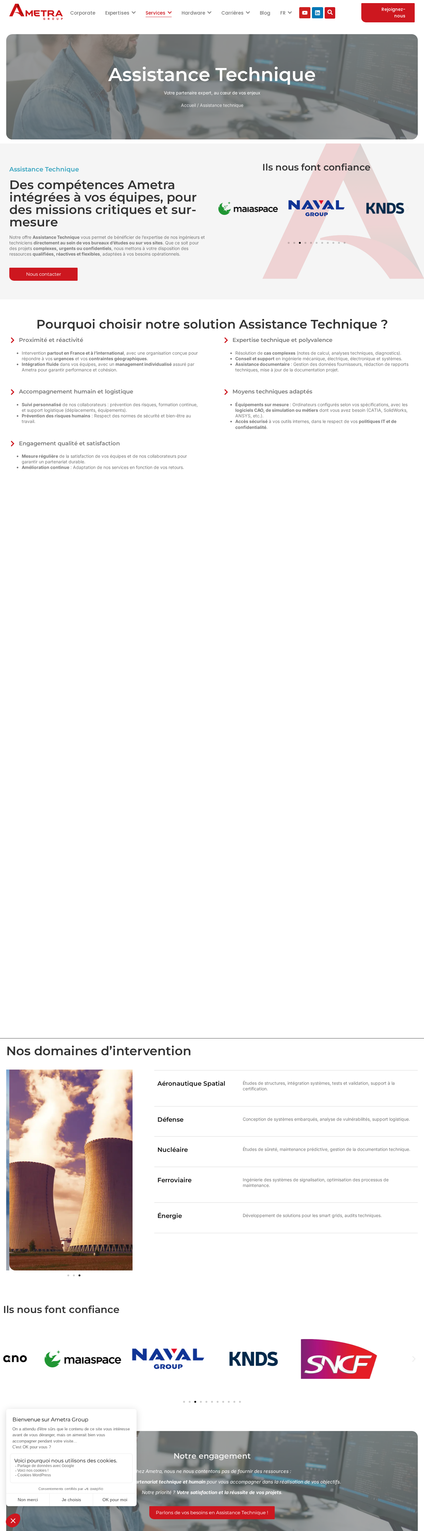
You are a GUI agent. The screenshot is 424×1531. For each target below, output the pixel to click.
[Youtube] (304, 12)
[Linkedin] (317, 12)
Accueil (188, 105)
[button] (225, 208)
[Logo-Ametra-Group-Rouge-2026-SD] (36, 12)
